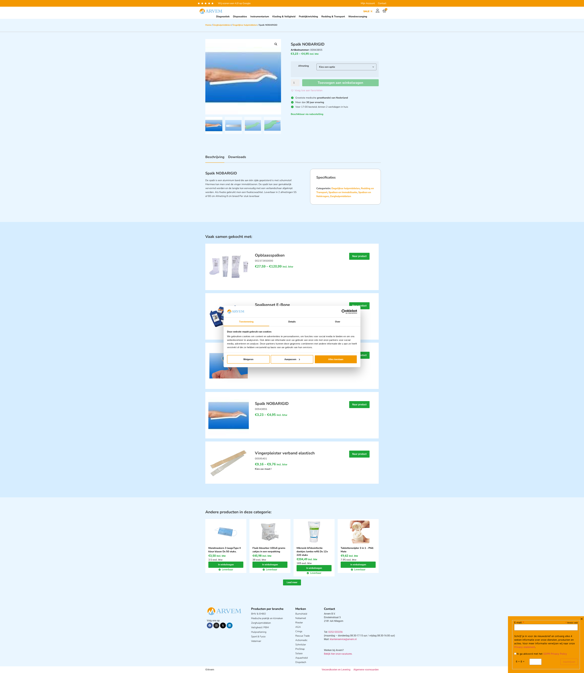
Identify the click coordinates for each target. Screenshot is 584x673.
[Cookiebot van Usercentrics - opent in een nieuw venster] (343, 311)
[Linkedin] (229, 625)
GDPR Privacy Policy (555, 653)
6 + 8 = (520, 661)
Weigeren (248, 359)
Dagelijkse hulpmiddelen (245, 25)
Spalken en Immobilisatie (342, 192)
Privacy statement (524, 647)
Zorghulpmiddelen (222, 25)
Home (208, 25)
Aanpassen (290, 359)
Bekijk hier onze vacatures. (338, 653)
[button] (276, 44)
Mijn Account (368, 3)
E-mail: (519, 622)
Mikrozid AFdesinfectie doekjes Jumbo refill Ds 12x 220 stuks (312, 551)
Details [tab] (292, 321)
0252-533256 (335, 631)
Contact (382, 3)
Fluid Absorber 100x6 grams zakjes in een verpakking (268, 549)
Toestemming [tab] (246, 321)
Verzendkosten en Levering (336, 669)
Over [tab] (337, 321)
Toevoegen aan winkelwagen (340, 82)
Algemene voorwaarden (366, 669)
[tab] (214, 159)
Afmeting (303, 66)
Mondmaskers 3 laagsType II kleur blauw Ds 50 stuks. (224, 549)
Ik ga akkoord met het (541, 654)
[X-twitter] (223, 625)
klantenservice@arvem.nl (343, 639)
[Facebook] (210, 625)
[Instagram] (216, 625)
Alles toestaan (335, 359)
